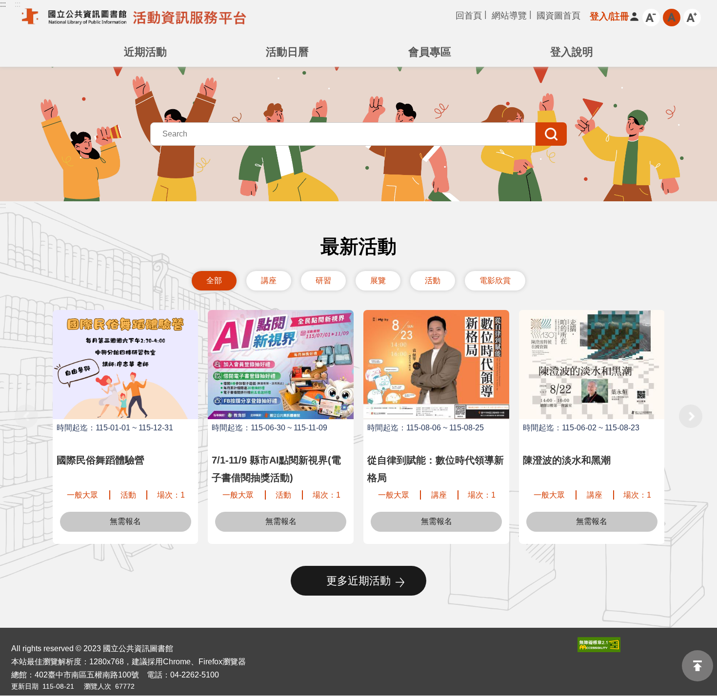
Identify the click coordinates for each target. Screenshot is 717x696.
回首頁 (469, 15)
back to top (697, 665)
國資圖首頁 (558, 15)
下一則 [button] (690, 416)
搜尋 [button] (551, 134)
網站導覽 (509, 15)
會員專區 (429, 52)
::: (3, 4)
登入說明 (571, 52)
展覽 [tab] (378, 280)
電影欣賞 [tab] (495, 280)
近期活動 (145, 52)
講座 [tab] (269, 280)
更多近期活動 (358, 581)
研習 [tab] (323, 280)
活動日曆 (287, 52)
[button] (609, 16)
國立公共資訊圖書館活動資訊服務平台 (132, 21)
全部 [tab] (214, 280)
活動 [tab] (432, 280)
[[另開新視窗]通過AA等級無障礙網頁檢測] (599, 644)
